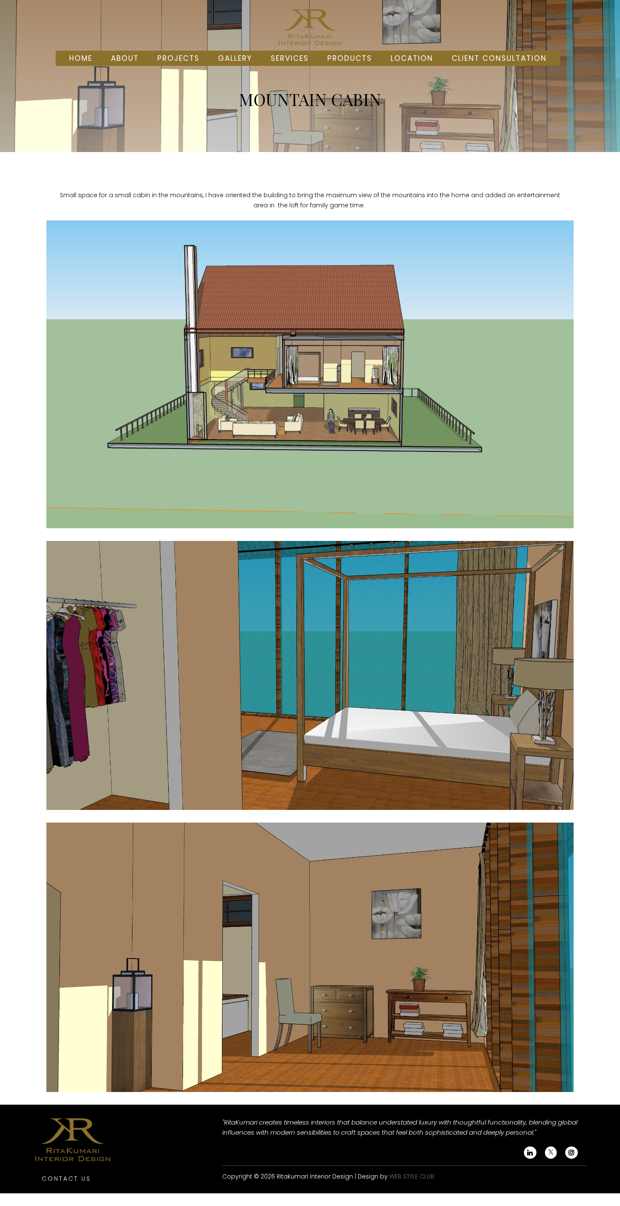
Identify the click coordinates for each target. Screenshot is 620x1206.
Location (412, 58)
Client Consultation (499, 58)
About (125, 58)
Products (349, 58)
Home (80, 58)
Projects (178, 58)
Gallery (235, 58)
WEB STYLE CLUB (411, 1176)
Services (290, 58)
